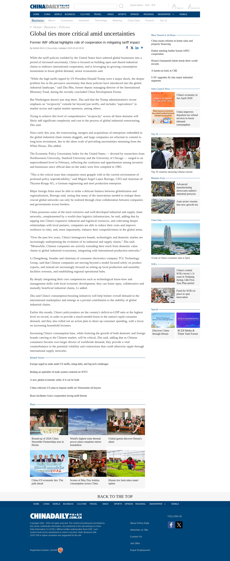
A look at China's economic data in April (170, 258)
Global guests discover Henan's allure (125, 440)
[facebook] (127, 47)
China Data (134, 20)
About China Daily (139, 523)
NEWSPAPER (164, 14)
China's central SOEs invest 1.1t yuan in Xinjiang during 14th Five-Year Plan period (185, 277)
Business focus (158, 178)
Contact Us (136, 536)
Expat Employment (140, 550)
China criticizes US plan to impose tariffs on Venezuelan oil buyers (65, 387)
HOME (36, 14)
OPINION (134, 14)
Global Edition (136, 5)
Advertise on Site (139, 529)
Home (37, 27)
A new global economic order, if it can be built (54, 379)
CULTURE (85, 14)
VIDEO (110, 14)
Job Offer (135, 543)
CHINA (47, 14)
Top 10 (163, 20)
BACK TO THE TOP (115, 496)
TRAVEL (98, 14)
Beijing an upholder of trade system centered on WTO (59, 371)
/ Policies (63, 27)
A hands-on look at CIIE (164, 70)
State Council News (160, 89)
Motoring (117, 20)
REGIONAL (149, 14)
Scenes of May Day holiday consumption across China (85, 482)
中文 (153, 5)
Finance (149, 20)
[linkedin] (137, 47)
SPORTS (122, 14)
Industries (84, 20)
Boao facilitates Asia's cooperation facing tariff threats (58, 395)
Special (154, 309)
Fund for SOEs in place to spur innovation (185, 294)
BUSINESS (70, 14)
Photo (33, 404)
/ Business (49, 27)
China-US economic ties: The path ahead (47, 482)
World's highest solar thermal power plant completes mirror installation (85, 441)
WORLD (58, 14)
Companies (67, 20)
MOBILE (183, 14)
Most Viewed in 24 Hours (163, 35)
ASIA (147, 5)
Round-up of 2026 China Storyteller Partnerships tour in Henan (48, 441)
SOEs (154, 264)
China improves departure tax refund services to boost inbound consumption (187, 118)
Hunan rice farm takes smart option (123, 482)
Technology (101, 20)
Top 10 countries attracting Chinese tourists (171, 172)
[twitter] (132, 47)
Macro (51, 20)
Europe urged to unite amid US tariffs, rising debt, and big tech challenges (69, 364)
